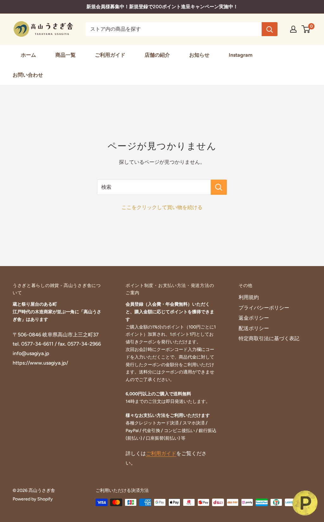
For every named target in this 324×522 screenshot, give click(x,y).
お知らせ (199, 55)
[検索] (269, 29)
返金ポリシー (254, 318)
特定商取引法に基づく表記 (269, 338)
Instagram (240, 55)
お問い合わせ (28, 75)
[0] (306, 29)
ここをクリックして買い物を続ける (162, 207)
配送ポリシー (254, 328)
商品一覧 (65, 55)
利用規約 (249, 297)
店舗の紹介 (157, 55)
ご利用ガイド (110, 55)
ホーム (28, 55)
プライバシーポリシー (264, 308)
